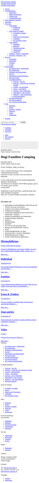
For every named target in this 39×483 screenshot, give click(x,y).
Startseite (8, 128)
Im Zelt (11, 74)
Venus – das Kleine (19, 89)
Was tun (7, 57)
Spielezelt (16, 52)
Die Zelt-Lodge (14, 78)
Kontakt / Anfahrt (15, 109)
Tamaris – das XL (19, 81)
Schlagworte (13, 16)
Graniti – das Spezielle (20, 87)
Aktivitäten (12, 59)
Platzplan (12, 106)
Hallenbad (16, 27)
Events (7, 9)
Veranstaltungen (10, 11)
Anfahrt (7, 478)
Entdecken (12, 61)
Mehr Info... (5, 254)
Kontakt (7, 118)
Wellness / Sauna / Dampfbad (18, 53)
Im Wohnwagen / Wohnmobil (19, 68)
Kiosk (15, 35)
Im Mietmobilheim (15, 80)
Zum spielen (7, 312)
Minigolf (16, 46)
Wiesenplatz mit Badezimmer (18, 76)
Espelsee (16, 29)
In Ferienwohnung (15, 100)
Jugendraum (17, 50)
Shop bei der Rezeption (21, 37)
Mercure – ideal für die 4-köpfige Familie (18, 370)
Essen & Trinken (10, 294)
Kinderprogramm (19, 48)
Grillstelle (16, 39)
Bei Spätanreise (14, 70)
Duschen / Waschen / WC (17, 55)
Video (11, 113)
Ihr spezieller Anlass (20, 40)
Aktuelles (8, 22)
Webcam (12, 111)
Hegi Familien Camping (13, 20)
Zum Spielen (13, 42)
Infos (6, 104)
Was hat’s (8, 24)
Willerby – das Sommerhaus (22, 94)
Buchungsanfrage (19, 96)
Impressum (12, 115)
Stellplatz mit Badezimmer (17, 72)
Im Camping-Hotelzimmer (17, 102)
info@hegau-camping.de (9, 471)
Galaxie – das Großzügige (21, 91)
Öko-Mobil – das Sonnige (21, 93)
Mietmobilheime (10, 241)
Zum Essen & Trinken (16, 31)
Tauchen (12, 63)
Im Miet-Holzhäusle (15, 98)
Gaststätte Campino (19, 33)
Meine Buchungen (15, 14)
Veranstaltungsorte (15, 18)
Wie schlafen (9, 67)
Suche (23, 122)
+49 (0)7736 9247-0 (10, 468)
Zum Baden (13, 26)
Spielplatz (16, 44)
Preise (11, 107)
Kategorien (12, 13)
